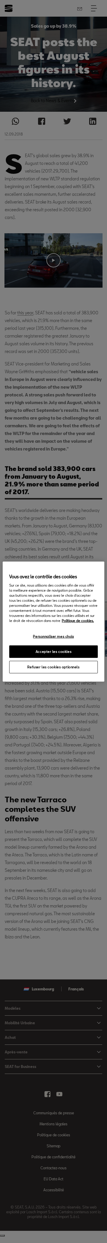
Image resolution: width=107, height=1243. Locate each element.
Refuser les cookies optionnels (53, 667)
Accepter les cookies (53, 651)
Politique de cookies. (78, 621)
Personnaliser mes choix (53, 636)
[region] (53, 621)
